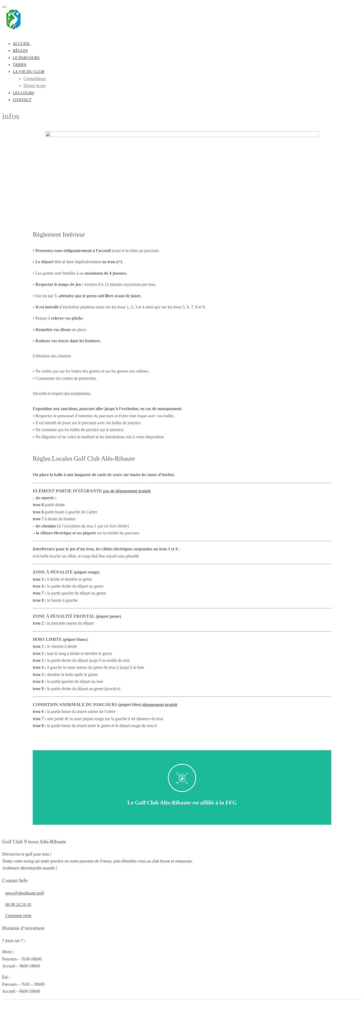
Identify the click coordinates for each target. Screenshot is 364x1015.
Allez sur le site (182, 793)
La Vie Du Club (28, 71)
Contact (22, 100)
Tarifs (19, 65)
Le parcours (26, 58)
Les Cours (23, 93)
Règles (20, 50)
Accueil (21, 44)
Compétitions (34, 78)
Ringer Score (34, 85)
